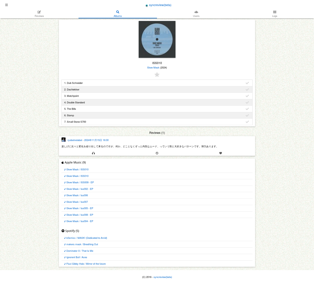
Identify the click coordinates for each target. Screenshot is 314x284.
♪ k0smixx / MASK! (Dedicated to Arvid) (85, 237)
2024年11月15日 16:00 (96, 140)
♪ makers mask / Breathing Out (81, 244)
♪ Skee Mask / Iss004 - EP (78, 221)
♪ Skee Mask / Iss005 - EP (78, 208)
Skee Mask (153, 67)
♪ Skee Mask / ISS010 (76, 169)
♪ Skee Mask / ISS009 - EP (79, 182)
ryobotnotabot (75, 140)
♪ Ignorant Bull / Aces (75, 257)
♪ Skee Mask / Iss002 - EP (78, 188)
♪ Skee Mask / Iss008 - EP (78, 214)
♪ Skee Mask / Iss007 (76, 201)
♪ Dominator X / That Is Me (78, 250)
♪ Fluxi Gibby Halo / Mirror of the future (85, 263)
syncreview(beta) (159, 5)
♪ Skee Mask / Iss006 (76, 195)
